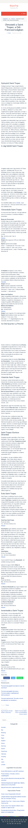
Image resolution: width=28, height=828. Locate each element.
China (2, 735)
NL (9, 820)
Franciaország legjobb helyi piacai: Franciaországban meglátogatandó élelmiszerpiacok (10, 693)
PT (14, 821)
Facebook (6, 678)
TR (15, 823)
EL (23, 820)
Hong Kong (4, 751)
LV (7, 821)
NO (12, 821)
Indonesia (3, 754)
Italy (2, 759)
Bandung (3, 732)
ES (10, 823)
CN (20, 823)
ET (12, 820)
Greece (3, 748)
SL (8, 823)
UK (18, 823)
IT (5, 821)
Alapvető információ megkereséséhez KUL (12, 787)
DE (21, 820)
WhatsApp (20, 678)
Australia (3, 727)
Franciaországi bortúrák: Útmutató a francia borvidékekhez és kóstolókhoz (12, 699)
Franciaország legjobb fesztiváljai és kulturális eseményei (12, 686)
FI (16, 820)
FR (19, 820)
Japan (2, 762)
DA (7, 820)
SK (25, 821)
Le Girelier (17, 203)
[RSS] (14, 1)
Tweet (13, 678)
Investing (3, 756)
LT (9, 821)
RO (20, 821)
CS (5, 820)
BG (2, 820)
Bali (2, 730)
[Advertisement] (14, 50)
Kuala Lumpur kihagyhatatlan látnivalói (11, 794)
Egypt (2, 738)
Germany (3, 746)
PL (17, 821)
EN (14, 820)
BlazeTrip (14, 5)
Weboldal (3, 282)
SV (12, 823)
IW (26, 820)
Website (3, 238)
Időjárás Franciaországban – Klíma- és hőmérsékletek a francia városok (21, 711)
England (3, 740)
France (7, 705)
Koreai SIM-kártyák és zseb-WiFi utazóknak (12, 771)
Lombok (3, 764)
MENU (24, 13)
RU (22, 821)
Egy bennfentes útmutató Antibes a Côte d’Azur (7, 710)
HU (3, 821)
